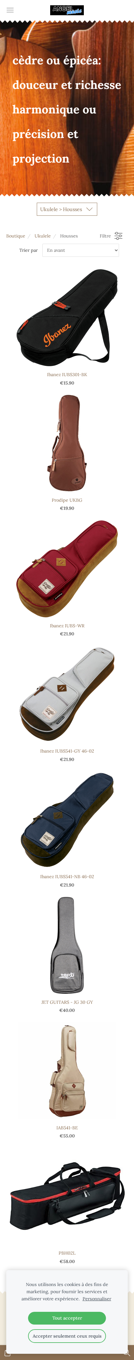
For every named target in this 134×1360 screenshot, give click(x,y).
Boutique (15, 236)
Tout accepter (67, 1318)
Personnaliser (97, 1299)
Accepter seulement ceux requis (67, 1336)
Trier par (28, 250)
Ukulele (43, 236)
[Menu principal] (10, 10)
